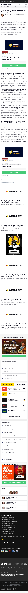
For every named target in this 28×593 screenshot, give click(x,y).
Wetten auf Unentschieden (8, 523)
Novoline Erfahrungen (13, 406)
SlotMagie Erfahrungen (13, 400)
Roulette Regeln (8, 459)
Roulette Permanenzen (10, 442)
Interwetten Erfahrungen (13, 394)
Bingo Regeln (7, 446)
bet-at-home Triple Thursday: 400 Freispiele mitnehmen (11, 300)
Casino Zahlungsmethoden (11, 375)
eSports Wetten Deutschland (8, 525)
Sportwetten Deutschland (8, 533)
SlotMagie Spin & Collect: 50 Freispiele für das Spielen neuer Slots (13, 201)
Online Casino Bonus (9, 371)
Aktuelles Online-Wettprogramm (9, 527)
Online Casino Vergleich (10, 365)
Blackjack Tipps (8, 432)
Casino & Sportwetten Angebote (13, 6)
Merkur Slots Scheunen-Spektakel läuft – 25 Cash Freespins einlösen (14, 324)
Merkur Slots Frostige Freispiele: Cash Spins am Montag (13, 275)
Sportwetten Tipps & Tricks (8, 519)
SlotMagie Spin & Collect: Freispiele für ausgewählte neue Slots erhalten (13, 226)
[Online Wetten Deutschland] (6, 4)
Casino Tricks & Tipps (9, 429)
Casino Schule (7, 425)
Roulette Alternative (9, 452)
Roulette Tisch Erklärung (10, 456)
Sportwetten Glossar (6, 529)
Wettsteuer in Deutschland (8, 517)
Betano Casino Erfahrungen (14, 389)
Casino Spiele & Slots (9, 368)
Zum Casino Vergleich (14, 416)
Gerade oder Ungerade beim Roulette (13, 439)
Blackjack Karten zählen (10, 435)
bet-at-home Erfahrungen (14, 411)
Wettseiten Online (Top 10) (8, 531)
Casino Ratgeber (8, 378)
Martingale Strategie (9, 449)
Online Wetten (3, 6)
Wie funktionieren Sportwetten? (9, 521)
